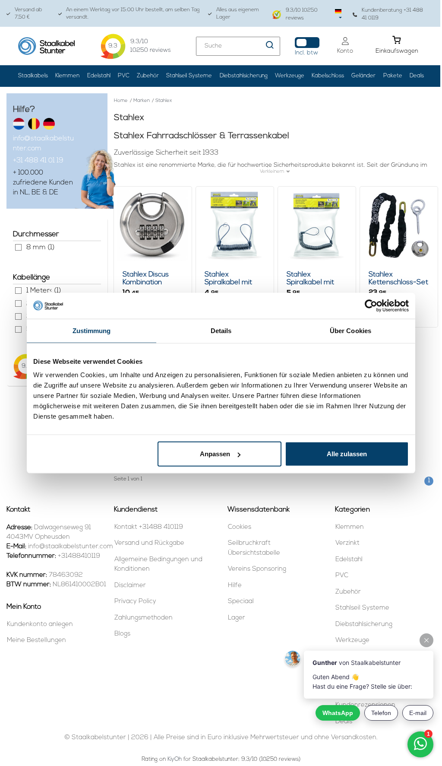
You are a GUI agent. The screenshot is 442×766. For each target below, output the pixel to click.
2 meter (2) (18, 303)
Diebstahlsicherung (244, 76)
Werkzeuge (289, 76)
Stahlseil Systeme (189, 76)
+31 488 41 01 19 (38, 160)
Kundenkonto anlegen (40, 624)
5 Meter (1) (18, 329)
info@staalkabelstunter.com (43, 143)
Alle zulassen (347, 454)
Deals (417, 76)
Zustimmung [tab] (92, 330)
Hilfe (235, 585)
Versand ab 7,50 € (28, 13)
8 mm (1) (18, 247)
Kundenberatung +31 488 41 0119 (392, 14)
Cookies (239, 527)
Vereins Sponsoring (257, 569)
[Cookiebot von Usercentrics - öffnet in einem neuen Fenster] (371, 305)
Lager (236, 618)
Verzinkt (347, 543)
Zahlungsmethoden (143, 618)
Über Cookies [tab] (350, 330)
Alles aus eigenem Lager (237, 13)
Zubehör (148, 76)
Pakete (392, 76)
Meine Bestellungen (36, 640)
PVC (123, 76)
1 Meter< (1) (18, 290)
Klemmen (67, 76)
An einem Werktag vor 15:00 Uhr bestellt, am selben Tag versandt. (133, 13)
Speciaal (241, 601)
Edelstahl (98, 76)
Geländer (363, 76)
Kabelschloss (328, 76)
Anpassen (215, 454)
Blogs (122, 634)
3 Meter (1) (18, 316)
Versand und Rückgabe (149, 543)
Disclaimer (130, 585)
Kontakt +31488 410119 (148, 527)
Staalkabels (33, 76)
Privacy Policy (135, 601)
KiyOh (174, 759)
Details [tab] (221, 330)
